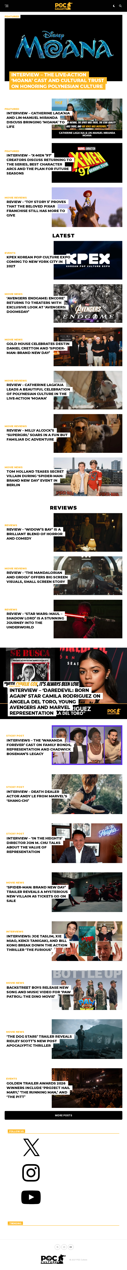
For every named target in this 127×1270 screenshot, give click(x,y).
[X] (31, 1159)
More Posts (63, 1115)
